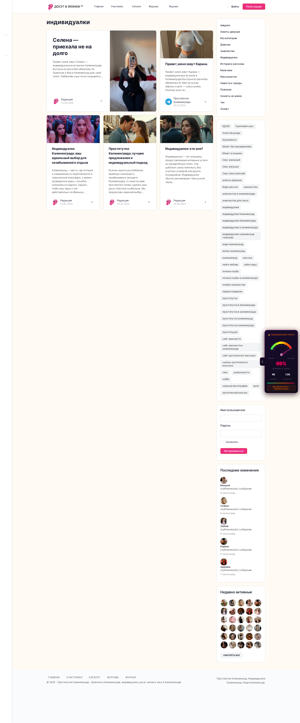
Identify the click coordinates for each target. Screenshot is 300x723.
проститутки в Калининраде (238, 304)
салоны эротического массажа (235, 364)
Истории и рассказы (232, 63)
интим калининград (233, 250)
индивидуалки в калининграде (240, 227)
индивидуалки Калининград (238, 213)
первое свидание (232, 291)
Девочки (225, 44)
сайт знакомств (231, 338)
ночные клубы (230, 271)
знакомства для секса (235, 200)
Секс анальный (231, 159)
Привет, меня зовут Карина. (186, 64)
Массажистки (228, 76)
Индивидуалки (228, 57)
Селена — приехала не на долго (72, 46)
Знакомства (227, 50)
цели (256, 385)
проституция (229, 332)
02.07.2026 (180, 105)
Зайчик (224, 526)
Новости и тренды (231, 83)
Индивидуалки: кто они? (184, 149)
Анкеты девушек (230, 31)
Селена (224, 505)
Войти (235, 6)
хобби (225, 379)
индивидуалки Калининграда (239, 220)
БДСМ (226, 126)
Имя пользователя (232, 410)
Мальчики (226, 70)
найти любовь (230, 264)
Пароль (225, 425)
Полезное (225, 89)
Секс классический (233, 173)
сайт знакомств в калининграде (232, 347)
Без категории (228, 38)
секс (225, 372)
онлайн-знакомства (233, 284)
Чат (222, 102)
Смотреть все (231, 655)
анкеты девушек (232, 180)
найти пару (250, 264)
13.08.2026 (67, 102)
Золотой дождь (231, 132)
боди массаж (230, 186)
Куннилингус (229, 139)
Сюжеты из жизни (231, 95)
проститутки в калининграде (239, 311)
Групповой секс (244, 126)
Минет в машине (232, 153)
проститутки (229, 298)
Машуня (225, 485)
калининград (229, 257)
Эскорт (224, 108)
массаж (247, 257)
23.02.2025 (66, 203)
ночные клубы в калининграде (240, 277)
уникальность (242, 372)
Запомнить (232, 441)
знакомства (250, 186)
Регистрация (254, 6)
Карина (224, 546)
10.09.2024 (180, 203)
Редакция (67, 99)
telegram (225, 25)
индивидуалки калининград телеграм (238, 236)
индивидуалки (230, 207)
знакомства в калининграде (238, 193)
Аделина (225, 566)
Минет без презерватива (236, 146)
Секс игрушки (230, 166)
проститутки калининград (237, 318)
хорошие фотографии (234, 385)
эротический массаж (234, 392)
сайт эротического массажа (239, 355)
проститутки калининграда (238, 325)
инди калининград (232, 244)
